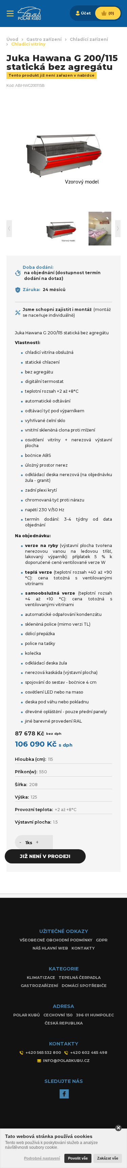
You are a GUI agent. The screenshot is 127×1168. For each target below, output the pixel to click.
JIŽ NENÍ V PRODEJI (45, 856)
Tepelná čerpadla (80, 977)
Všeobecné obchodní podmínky (56, 940)
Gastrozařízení (39, 985)
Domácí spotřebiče (84, 985)
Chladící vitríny (28, 44)
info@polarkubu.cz (66, 1060)
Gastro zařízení (44, 39)
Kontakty (83, 948)
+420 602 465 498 (88, 1052)
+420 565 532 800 (43, 1052)
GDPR (101, 940)
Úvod (12, 39)
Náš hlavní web (50, 948)
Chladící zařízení (89, 39)
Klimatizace (41, 977)
